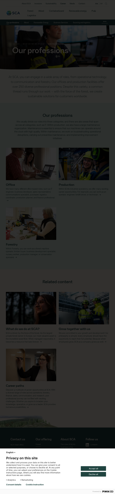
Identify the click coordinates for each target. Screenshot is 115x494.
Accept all (93, 468)
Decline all (93, 474)
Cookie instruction (35, 484)
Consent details (13, 484)
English (10, 452)
